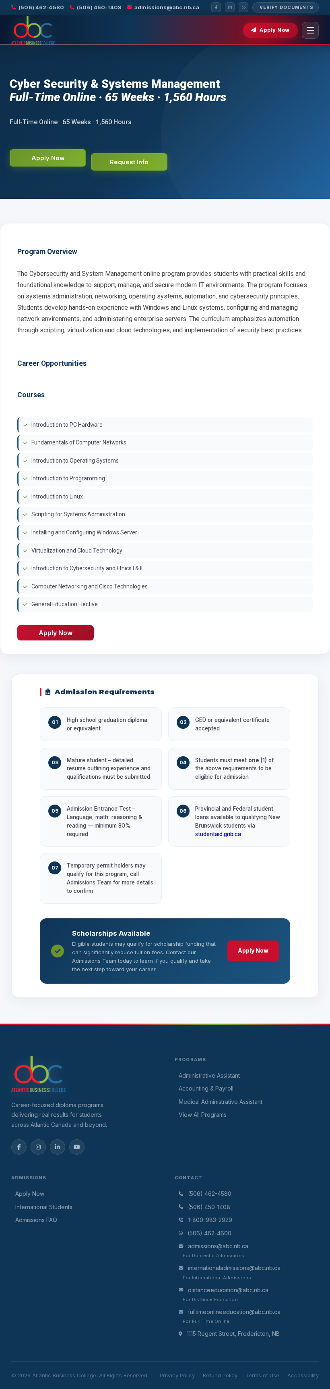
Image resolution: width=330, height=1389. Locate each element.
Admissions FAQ (36, 1219)
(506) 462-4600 (209, 1233)
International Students (43, 1206)
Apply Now (275, 30)
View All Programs (203, 1114)
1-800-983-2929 (210, 1219)
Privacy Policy (177, 1375)
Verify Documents (287, 7)
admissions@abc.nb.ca (166, 7)
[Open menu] (310, 30)
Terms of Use (262, 1375)
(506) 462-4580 (41, 7)
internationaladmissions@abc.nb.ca (234, 1267)
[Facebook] (216, 7)
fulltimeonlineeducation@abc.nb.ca (234, 1311)
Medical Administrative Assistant (220, 1101)
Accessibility (303, 1375)
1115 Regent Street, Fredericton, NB (233, 1333)
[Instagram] (230, 7)
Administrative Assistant (209, 1075)
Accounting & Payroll (206, 1088)
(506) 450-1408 (99, 7)
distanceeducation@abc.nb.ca (228, 1290)
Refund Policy (220, 1375)
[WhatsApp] (243, 7)
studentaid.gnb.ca (218, 834)
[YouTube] (77, 1147)
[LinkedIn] (57, 1147)
